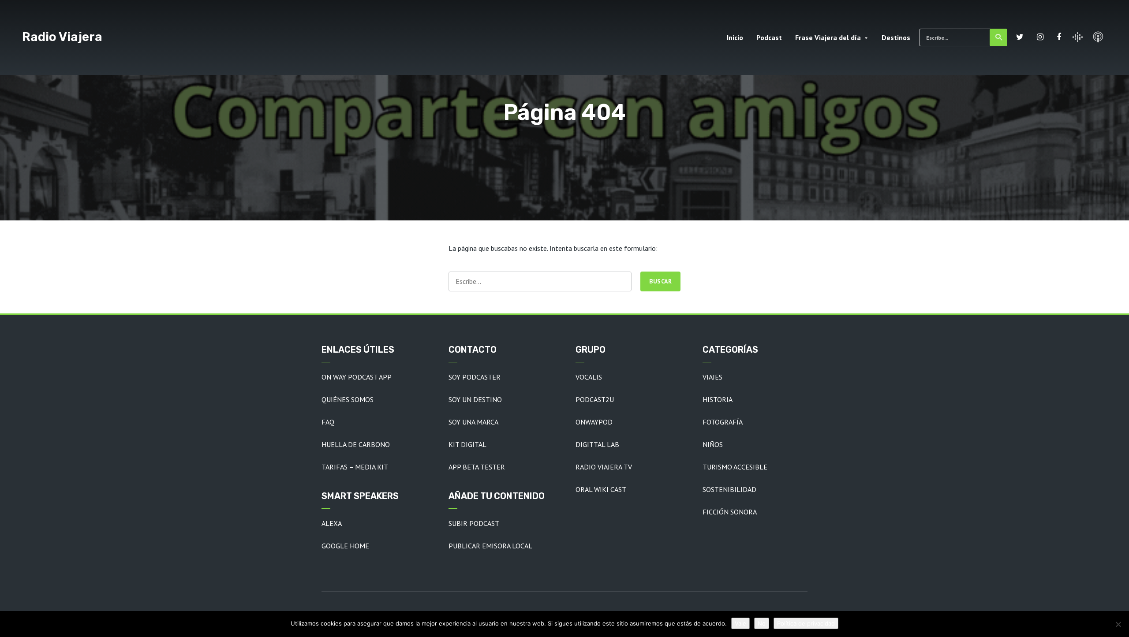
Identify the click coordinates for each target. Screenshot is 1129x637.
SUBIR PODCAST (474, 523)
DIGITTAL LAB (597, 444)
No (762, 623)
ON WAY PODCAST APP (357, 377)
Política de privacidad (806, 623)
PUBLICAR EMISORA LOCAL (490, 545)
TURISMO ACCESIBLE (735, 466)
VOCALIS (589, 377)
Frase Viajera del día (828, 37)
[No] (1118, 624)
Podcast (769, 37)
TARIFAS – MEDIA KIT (355, 466)
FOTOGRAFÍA (723, 421)
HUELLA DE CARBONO (356, 444)
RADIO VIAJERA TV (604, 466)
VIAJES (712, 377)
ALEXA (332, 523)
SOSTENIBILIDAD (729, 489)
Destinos (896, 37)
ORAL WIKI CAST (601, 489)
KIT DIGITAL (467, 444)
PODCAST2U (595, 399)
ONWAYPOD (594, 421)
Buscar (998, 37)
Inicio (735, 37)
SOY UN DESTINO (475, 399)
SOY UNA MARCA (473, 421)
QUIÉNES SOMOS (348, 399)
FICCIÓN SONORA (730, 511)
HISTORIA (718, 399)
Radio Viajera (62, 37)
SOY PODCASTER (475, 377)
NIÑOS (713, 444)
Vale (740, 623)
